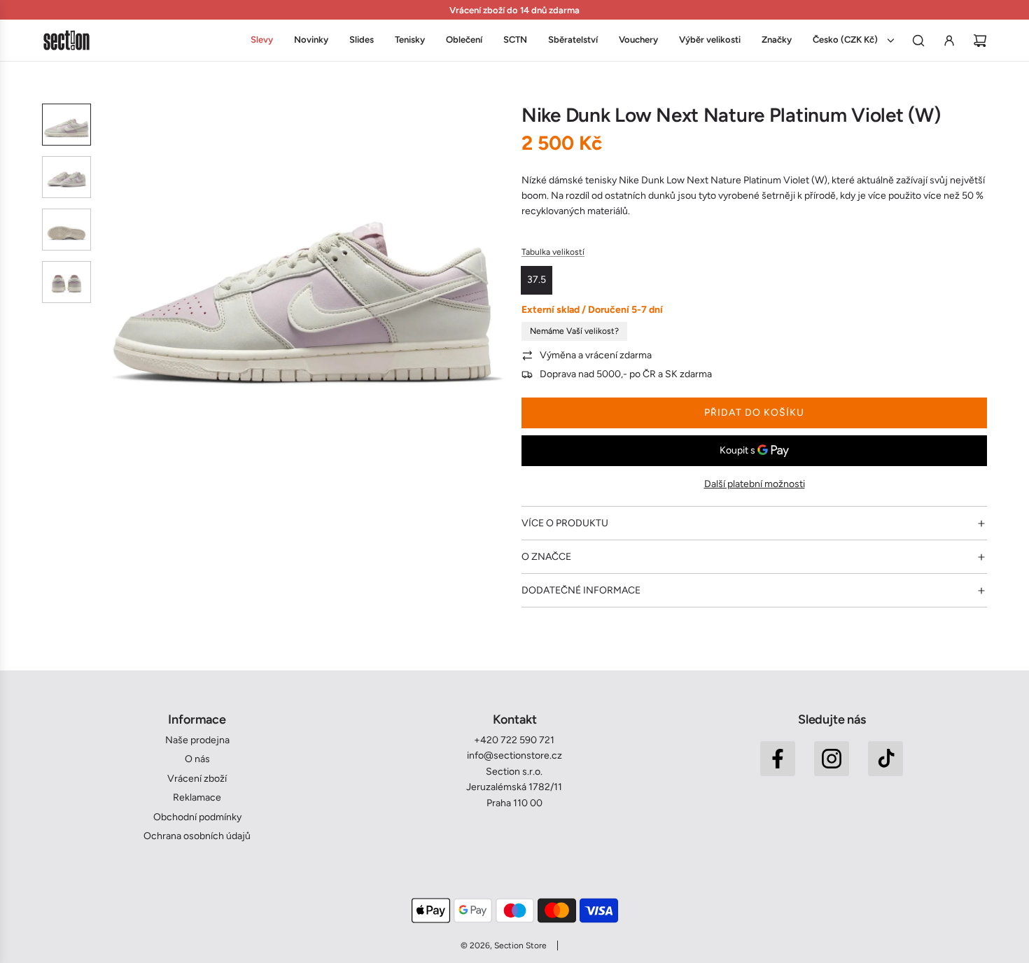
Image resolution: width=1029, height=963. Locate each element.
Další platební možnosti (754, 484)
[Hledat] (918, 40)
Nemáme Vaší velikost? (574, 331)
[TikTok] (885, 759)
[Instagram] (832, 759)
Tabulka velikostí (553, 252)
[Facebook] (778, 759)
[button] (113, 277)
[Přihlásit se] (949, 40)
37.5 (536, 280)
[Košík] (980, 40)
